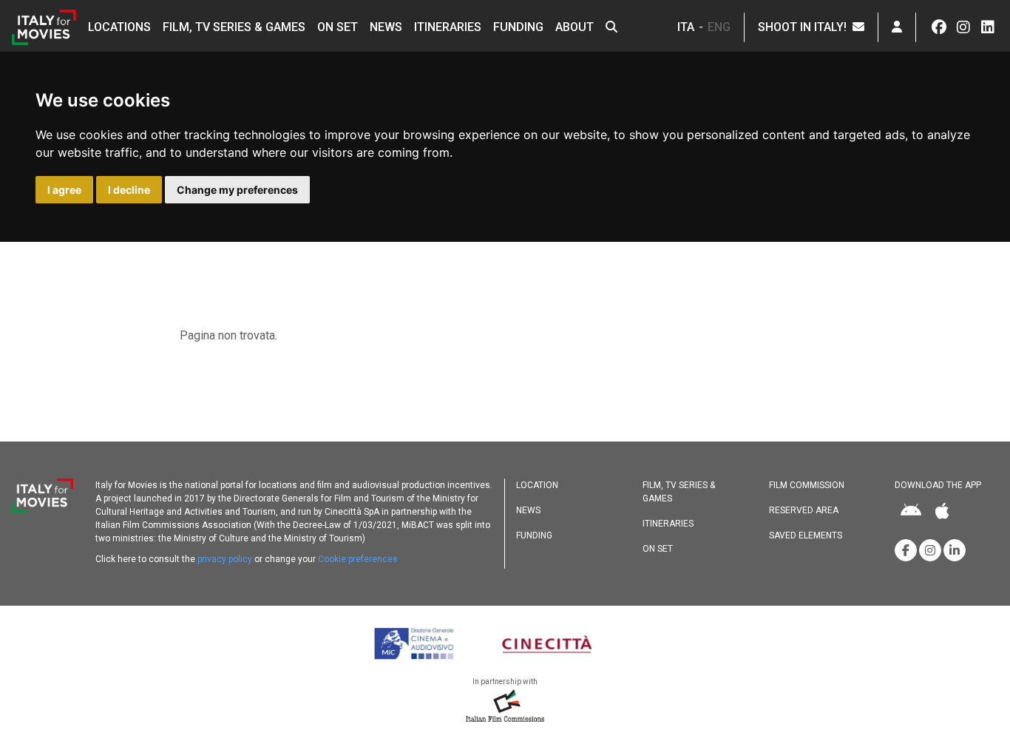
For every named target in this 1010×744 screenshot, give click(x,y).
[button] (611, 27)
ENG (719, 27)
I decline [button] (129, 189)
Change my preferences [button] (237, 189)
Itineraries (447, 27)
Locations (119, 27)
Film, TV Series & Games (234, 27)
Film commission (806, 485)
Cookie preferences (358, 559)
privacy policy (224, 559)
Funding (518, 27)
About (574, 27)
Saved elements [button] (805, 535)
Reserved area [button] (803, 510)
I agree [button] (64, 189)
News (386, 27)
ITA (685, 27)
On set (337, 27)
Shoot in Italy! (805, 27)
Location (537, 485)
